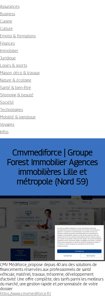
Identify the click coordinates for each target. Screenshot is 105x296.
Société (7, 102)
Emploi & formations (18, 36)
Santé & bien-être (15, 87)
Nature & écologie (15, 80)
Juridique (8, 58)
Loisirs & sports (13, 65)
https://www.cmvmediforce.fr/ (25, 293)
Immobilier (9, 50)
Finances (7, 43)
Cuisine (6, 21)
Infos (4, 131)
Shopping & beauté (16, 95)
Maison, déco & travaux (20, 72)
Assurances (9, 6)
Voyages (7, 124)
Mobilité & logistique (18, 117)
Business (7, 13)
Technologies (11, 109)
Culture (6, 28)
